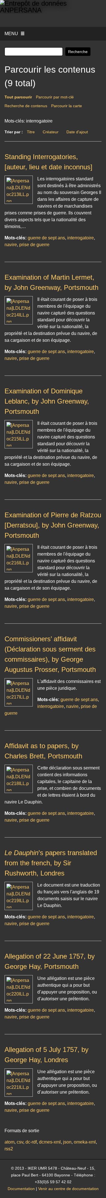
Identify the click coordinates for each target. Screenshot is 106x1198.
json (67, 1142)
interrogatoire (80, 237)
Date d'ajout (77, 132)
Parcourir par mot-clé (55, 97)
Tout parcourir (18, 97)
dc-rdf (31, 1142)
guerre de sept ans (46, 237)
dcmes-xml (50, 1142)
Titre (31, 132)
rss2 (9, 1148)
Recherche (78, 51)
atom (9, 1142)
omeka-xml (85, 1142)
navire (11, 244)
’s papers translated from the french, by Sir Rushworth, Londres (51, 863)
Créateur (51, 132)
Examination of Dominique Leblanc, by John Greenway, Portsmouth (47, 401)
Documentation (21, 1189)
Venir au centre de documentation (68, 1189)
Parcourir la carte (66, 106)
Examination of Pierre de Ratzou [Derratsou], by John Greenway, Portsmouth (53, 525)
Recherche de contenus (26, 106)
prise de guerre (34, 244)
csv (20, 1142)
